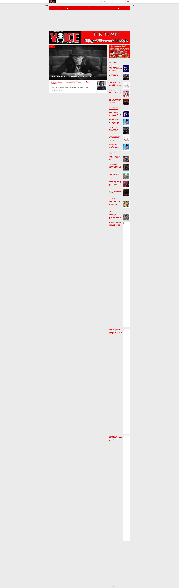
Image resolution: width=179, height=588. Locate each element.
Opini (52, 90)
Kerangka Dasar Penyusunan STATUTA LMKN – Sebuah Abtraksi (70, 83)
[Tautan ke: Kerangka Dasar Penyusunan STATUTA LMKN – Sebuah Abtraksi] (101, 85)
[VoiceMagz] (52, 1)
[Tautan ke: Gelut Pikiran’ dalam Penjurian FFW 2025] (78, 62)
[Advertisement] (89, 20)
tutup (46, 5)
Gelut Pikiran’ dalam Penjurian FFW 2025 (73, 76)
